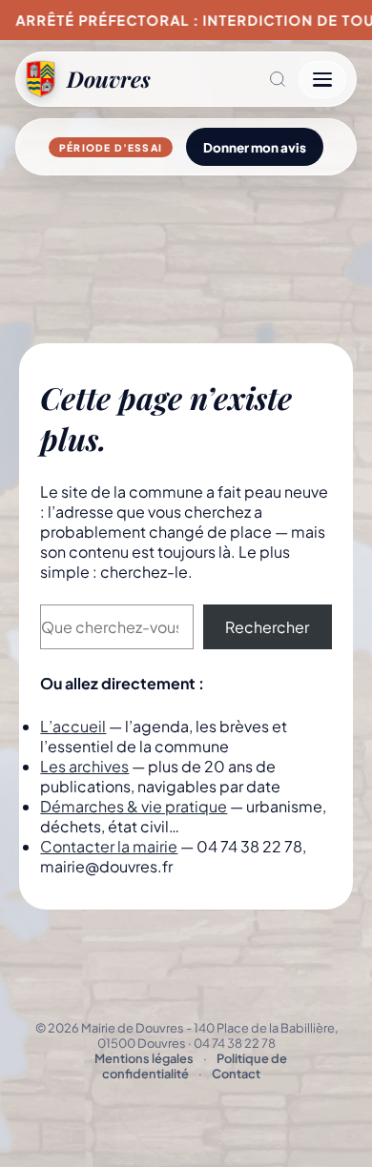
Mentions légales (144, 1058)
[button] (224, 79)
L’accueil (73, 726)
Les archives (84, 766)
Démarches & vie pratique (133, 806)
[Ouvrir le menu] (322, 79)
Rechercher (267, 627)
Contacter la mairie (108, 846)
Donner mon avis (254, 147)
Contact (236, 1073)
